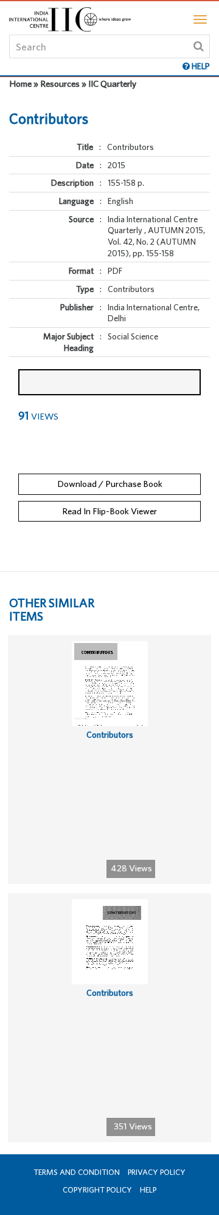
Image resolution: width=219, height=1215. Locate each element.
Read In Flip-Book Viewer (109, 511)
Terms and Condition (76, 1172)
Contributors (109, 735)
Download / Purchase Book (109, 483)
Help (148, 1189)
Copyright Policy (97, 1189)
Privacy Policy (157, 1172)
